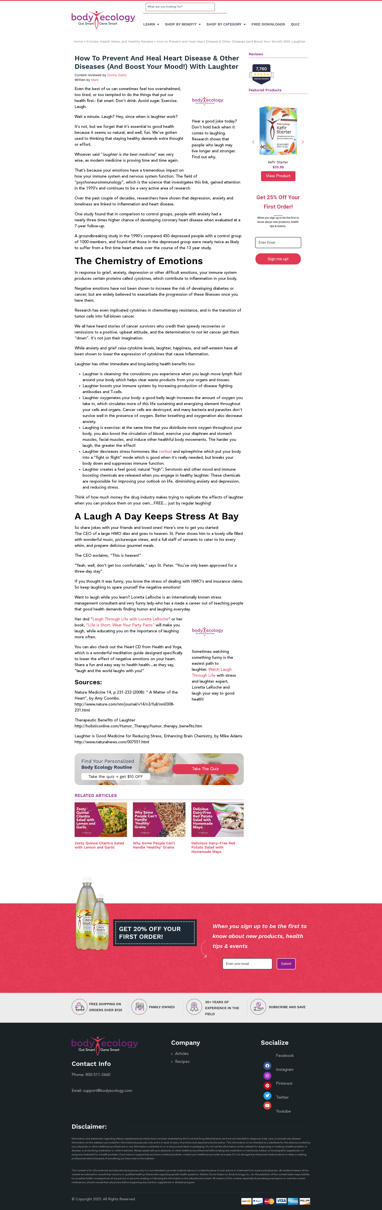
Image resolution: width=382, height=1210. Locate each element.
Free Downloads (268, 24)
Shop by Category (224, 24)
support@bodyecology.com (107, 1091)
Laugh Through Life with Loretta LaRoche (130, 619)
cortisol (165, 452)
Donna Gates (117, 75)
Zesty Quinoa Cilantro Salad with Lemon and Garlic (99, 845)
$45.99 (282, 167)
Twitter (282, 1098)
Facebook (285, 1056)
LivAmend (283, 162)
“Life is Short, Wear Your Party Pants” (120, 625)
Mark (95, 80)
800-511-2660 (98, 1075)
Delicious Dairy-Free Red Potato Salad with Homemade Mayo (213, 847)
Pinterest (284, 1084)
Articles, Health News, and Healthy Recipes (119, 41)
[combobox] (180, 7)
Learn (149, 24)
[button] (303, 142)
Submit (286, 964)
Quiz (295, 24)
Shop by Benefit (181, 24)
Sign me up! (278, 259)
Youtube (283, 1112)
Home (78, 41)
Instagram (284, 1070)
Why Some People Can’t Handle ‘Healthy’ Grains (154, 845)
